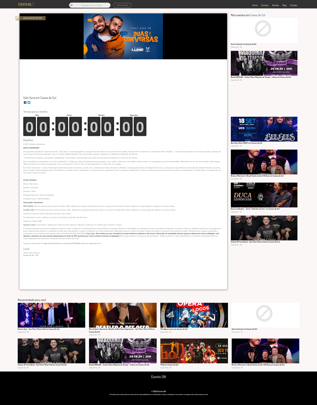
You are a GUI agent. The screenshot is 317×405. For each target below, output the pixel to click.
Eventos (264, 5)
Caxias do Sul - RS (30, 255)
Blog (285, 5)
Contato (293, 5)
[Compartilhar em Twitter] (28, 104)
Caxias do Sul (257, 15)
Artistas (275, 5)
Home (255, 5)
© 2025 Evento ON (158, 391)
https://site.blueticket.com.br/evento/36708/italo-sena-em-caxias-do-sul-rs (72, 243)
